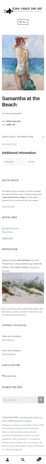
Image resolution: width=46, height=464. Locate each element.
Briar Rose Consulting (23, 420)
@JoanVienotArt (8, 354)
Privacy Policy (7, 231)
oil (13, 124)
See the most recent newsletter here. (22, 313)
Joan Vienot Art (8, 339)
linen (8, 124)
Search (23, 460)
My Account (7, 460)
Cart (35, 458)
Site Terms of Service (10, 228)
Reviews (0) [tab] (9, 144)
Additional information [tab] (17, 137)
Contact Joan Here (8, 206)
